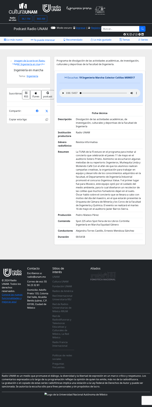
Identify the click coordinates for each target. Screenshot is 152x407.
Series (144, 39)
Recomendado (74, 39)
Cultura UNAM (60, 281)
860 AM (40, 18)
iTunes (35, 96)
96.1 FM (25, 18)
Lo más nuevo (14, 39)
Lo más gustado (102, 39)
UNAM (56, 276)
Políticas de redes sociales (62, 357)
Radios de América (62, 291)
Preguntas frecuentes (58, 365)
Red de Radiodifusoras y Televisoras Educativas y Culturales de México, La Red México (61, 326)
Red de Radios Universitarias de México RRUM (61, 307)
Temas (126, 39)
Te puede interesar (44, 40)
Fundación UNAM (62, 286)
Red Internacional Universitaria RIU (62, 297)
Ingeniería (32, 76)
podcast (47, 96)
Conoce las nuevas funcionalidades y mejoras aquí (12, 298)
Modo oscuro (65, 27)
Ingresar (81, 27)
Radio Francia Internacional (60, 344)
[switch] (53, 28)
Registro (96, 27)
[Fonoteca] (103, 275)
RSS (26, 96)
